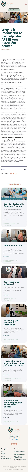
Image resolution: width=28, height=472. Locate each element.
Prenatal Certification (13, 245)
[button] (26, 4)
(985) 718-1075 (15, 439)
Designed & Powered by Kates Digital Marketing (14, 469)
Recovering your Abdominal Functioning (11, 322)
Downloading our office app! (11, 283)
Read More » (6, 219)
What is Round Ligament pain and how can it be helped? (12, 403)
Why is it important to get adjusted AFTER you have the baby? (13, 363)
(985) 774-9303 (15, 438)
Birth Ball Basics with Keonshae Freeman (13, 205)
